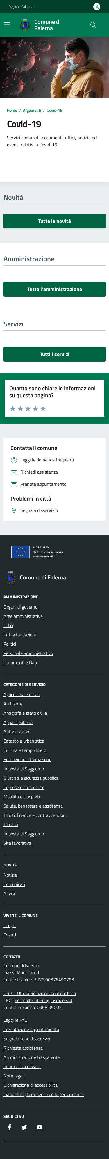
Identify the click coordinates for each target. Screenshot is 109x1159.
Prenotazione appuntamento (31, 1029)
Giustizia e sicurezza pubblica (30, 778)
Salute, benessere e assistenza (33, 805)
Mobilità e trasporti (21, 796)
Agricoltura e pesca (21, 694)
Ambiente (12, 703)
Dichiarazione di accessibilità (30, 1085)
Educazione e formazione (27, 759)
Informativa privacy (22, 1066)
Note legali (13, 1075)
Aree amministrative (23, 616)
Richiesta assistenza (23, 1047)
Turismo (10, 824)
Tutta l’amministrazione (54, 289)
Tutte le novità (54, 221)
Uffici (8, 625)
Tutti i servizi (54, 354)
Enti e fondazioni (19, 634)
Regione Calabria (21, 6)
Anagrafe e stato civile (25, 713)
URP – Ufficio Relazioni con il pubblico (39, 993)
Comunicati (14, 884)
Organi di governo (20, 606)
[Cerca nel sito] (93, 25)
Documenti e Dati (20, 662)
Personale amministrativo (28, 653)
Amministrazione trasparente (31, 1057)
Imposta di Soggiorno (23, 768)
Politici (9, 643)
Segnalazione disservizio (26, 1038)
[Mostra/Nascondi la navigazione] (6, 24)
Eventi (9, 934)
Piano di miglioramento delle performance (43, 1094)
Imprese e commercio (23, 787)
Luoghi (9, 925)
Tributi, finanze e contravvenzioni (35, 815)
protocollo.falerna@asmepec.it (42, 1000)
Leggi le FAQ (15, 1020)
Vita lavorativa (17, 843)
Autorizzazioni (16, 731)
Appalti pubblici (18, 722)
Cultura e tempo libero (24, 750)
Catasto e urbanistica (23, 740)
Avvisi (9, 893)
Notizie (10, 874)
